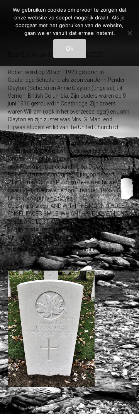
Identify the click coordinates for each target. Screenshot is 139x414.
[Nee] (129, 33)
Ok (70, 48)
